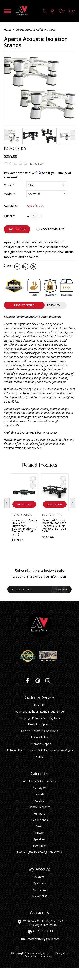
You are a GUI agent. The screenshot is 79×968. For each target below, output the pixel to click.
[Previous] (7, 503)
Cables (39, 800)
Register (39, 876)
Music (39, 826)
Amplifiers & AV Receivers (39, 781)
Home (7, 29)
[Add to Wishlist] (33, 479)
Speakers (40, 839)
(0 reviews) (37, 164)
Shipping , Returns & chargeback (39, 718)
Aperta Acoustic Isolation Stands (36, 29)
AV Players (39, 788)
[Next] (72, 503)
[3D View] (50, 656)
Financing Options (39, 724)
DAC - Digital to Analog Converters (39, 852)
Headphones (39, 820)
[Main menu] (7, 11)
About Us (39, 705)
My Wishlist (39, 896)
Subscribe (61, 589)
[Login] (53, 11)
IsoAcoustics (15, 149)
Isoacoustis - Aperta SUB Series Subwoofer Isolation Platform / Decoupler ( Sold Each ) (24, 527)
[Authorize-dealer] (29, 656)
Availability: (11, 205)
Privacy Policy (39, 737)
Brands (39, 794)
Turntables (39, 846)
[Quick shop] (33, 485)
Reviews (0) (53, 305)
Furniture (39, 813)
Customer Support (39, 744)
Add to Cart (24, 504)
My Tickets (39, 889)
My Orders (39, 883)
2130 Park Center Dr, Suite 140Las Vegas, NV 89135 (43, 923)
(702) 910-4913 (43, 931)
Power (39, 833)
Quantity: (9, 216)
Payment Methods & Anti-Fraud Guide (39, 711)
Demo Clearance (39, 807)
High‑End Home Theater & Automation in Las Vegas (39, 750)
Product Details (24, 305)
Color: (9, 185)
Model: (9, 194)
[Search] (45, 11)
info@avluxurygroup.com (43, 939)
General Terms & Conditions (39, 731)
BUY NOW (20, 229)
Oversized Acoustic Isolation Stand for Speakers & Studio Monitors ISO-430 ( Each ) (54, 525)
